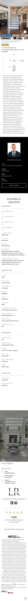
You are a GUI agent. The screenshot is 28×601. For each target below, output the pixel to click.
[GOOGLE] (17, 512)
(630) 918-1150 (5, 170)
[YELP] (14, 512)
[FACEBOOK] (6, 512)
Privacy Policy (20, 529)
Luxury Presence (14, 522)
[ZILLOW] (21, 512)
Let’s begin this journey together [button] (14, 452)
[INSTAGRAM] (10, 512)
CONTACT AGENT (14, 185)
